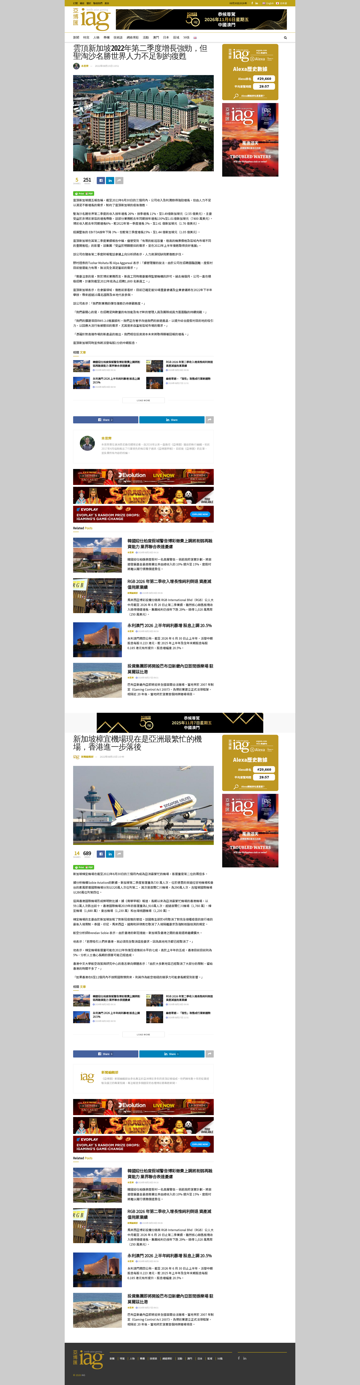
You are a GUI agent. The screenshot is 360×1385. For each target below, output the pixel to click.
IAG (83, 1375)
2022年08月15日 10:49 (112, 756)
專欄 (107, 37)
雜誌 (82, 3)
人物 (96, 37)
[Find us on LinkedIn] (257, 3)
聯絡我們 (97, 3)
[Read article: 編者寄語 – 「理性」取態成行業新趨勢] (154, 383)
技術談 (118, 37)
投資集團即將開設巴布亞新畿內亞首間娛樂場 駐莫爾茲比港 (170, 668)
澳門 (156, 37)
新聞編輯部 (133, 592)
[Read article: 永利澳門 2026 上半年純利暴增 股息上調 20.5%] (81, 383)
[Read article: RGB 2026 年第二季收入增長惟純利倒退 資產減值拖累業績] (154, 366)
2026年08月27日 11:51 (178, 383)
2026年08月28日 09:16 (105, 369)
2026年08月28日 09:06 (178, 369)
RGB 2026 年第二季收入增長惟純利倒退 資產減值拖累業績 (189, 363)
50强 (186, 37)
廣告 (107, 3)
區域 (176, 37)
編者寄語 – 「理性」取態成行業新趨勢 (188, 378)
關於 (89, 3)
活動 (146, 37)
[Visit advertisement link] (201, 19)
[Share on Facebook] (101, 180)
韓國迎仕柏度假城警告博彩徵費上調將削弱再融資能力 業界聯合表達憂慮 (116, 363)
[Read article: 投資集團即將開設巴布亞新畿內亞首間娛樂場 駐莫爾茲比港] (97, 680)
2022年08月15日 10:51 (107, 66)
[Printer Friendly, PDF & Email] (83, 193)
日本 (166, 37)
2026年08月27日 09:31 (147, 677)
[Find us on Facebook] (252, 3)
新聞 (76, 37)
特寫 (86, 37)
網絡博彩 (133, 37)
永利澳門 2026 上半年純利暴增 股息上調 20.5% (116, 380)
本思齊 (84, 66)
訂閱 (75, 3)
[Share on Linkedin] (110, 180)
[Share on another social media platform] (119, 180)
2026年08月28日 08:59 (105, 386)
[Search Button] (285, 37)
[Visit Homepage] (92, 19)
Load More (143, 400)
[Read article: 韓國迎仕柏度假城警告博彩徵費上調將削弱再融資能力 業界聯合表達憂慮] (81, 366)
